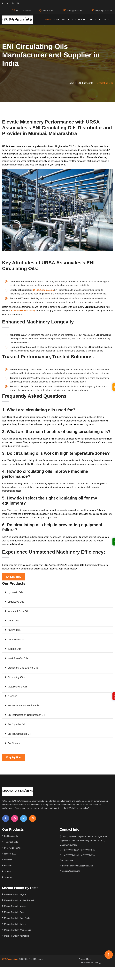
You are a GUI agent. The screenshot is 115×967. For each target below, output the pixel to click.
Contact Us (106, 19)
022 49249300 (68, 860)
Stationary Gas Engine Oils (23, 667)
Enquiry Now (13, 577)
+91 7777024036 (70, 855)
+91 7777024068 (70, 850)
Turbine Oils (14, 648)
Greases (12, 696)
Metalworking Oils (17, 686)
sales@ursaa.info (75, 10)
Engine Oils (14, 630)
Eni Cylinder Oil (16, 724)
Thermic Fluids (11, 842)
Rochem (8, 865)
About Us (59, 19)
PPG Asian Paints (12, 848)
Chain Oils (13, 620)
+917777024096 (23, 10)
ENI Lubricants (85, 83)
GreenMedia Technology (90, 962)
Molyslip (8, 859)
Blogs (92, 19)
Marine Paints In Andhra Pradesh (19, 900)
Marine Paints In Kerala (15, 906)
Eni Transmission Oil (19, 733)
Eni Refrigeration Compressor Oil (26, 715)
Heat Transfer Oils (18, 658)
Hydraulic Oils (15, 592)
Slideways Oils (16, 601)
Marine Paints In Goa (14, 912)
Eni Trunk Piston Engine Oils (24, 705)
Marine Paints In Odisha (15, 924)
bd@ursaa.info (69, 865)
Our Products (77, 19)
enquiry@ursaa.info (104, 10)
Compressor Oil (16, 639)
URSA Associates (10, 959)
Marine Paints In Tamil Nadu (17, 918)
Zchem (7, 871)
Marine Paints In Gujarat (15, 894)
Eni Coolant (14, 743)
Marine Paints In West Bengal (17, 930)
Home (48, 19)
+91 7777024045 (87, 850)
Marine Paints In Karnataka (16, 936)
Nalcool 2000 (10, 854)
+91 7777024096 (87, 855)
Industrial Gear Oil (18, 611)
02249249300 (49, 10)
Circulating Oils (16, 677)
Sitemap (8, 877)
